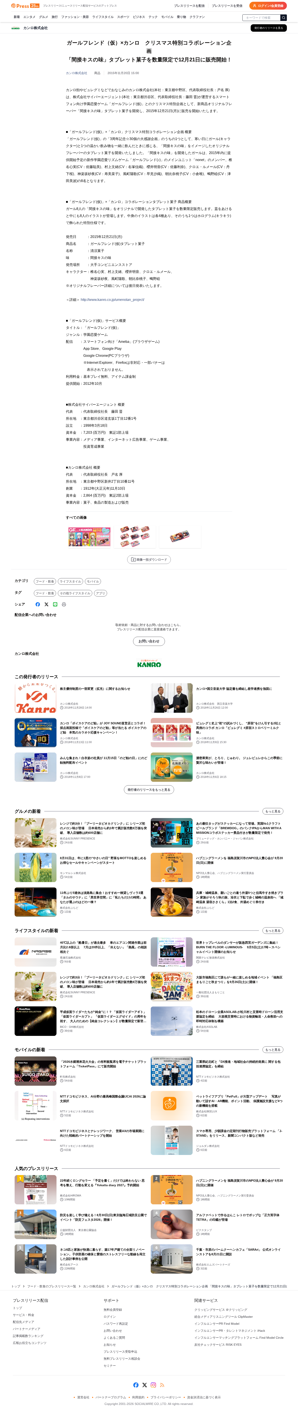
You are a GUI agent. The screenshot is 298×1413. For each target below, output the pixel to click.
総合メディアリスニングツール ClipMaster (223, 1316)
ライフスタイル (103, 17)
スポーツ (123, 17)
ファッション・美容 (75, 17)
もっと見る (273, 811)
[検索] (283, 17)
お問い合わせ (149, 641)
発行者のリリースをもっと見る (149, 789)
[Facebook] (38, 604)
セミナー (110, 1365)
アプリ (100, 593)
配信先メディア (23, 1322)
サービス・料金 (23, 1315)
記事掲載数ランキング (28, 1336)
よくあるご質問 (114, 1337)
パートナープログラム (111, 1397)
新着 (17, 17)
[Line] (55, 604)
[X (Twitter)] (46, 604)
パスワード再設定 (116, 1323)
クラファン (197, 17)
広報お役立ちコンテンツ (29, 1343)
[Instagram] (153, 1385)
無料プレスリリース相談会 (122, 1358)
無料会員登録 (113, 1309)
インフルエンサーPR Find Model (216, 1323)
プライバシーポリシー (166, 1397)
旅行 (55, 17)
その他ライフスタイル (75, 593)
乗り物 (181, 17)
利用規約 (138, 1397)
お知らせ (110, 1344)
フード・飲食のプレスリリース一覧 (51, 1286)
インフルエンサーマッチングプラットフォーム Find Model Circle (239, 1337)
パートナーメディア (26, 1329)
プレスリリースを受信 (227, 5)
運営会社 (83, 1397)
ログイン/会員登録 (270, 5)
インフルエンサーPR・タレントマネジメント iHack (229, 1330)
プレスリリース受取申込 (120, 1351)
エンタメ (29, 17)
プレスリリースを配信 (189, 5)
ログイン (110, 1316)
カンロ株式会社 (76, 73)
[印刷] (64, 604)
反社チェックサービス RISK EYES (217, 1344)
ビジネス (139, 17)
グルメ (43, 17)
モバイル (167, 17)
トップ (15, 1286)
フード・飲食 (45, 581)
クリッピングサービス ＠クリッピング (220, 1309)
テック (153, 17)
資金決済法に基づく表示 (204, 1397)
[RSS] (162, 1385)
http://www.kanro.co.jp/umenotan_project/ (112, 300)
